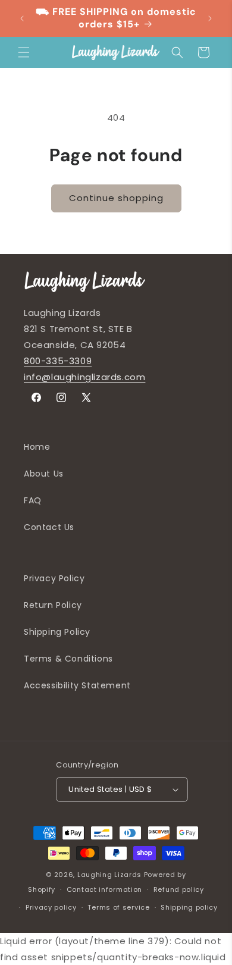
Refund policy (178, 889)
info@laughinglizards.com (84, 377)
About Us (44, 474)
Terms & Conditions (68, 659)
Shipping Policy (57, 632)
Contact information (104, 889)
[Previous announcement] (22, 18)
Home (37, 447)
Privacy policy (51, 907)
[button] (24, 52)
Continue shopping (116, 198)
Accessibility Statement (77, 685)
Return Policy (53, 605)
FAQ (33, 500)
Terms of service (118, 907)
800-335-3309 (58, 361)
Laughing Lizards (109, 874)
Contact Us (49, 527)
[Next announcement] (210, 18)
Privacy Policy (54, 578)
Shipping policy (189, 907)
